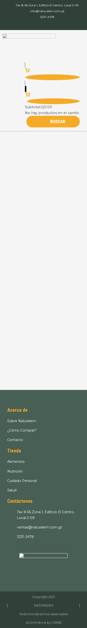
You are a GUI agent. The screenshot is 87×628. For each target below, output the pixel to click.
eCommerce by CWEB (43, 622)
